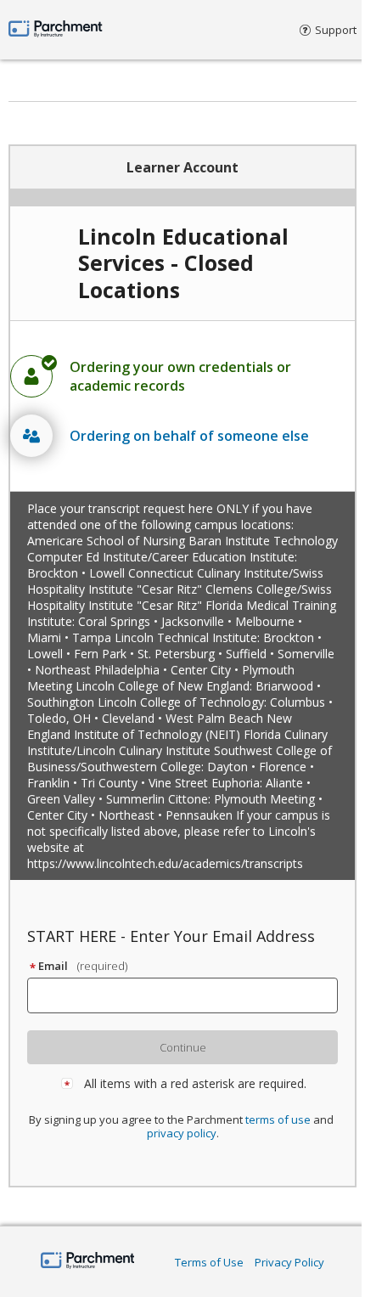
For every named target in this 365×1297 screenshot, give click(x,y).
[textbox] (190, 995)
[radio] (182, 376)
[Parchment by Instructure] (88, 1262)
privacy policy (181, 1133)
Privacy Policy (289, 1262)
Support (336, 29)
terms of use (278, 1119)
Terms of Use (209, 1262)
